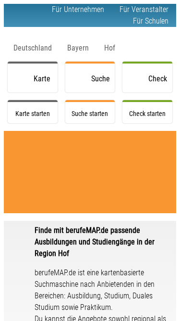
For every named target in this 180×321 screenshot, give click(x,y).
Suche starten (102, 83)
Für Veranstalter (144, 9)
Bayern (78, 47)
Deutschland (32, 47)
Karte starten (45, 83)
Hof (109, 47)
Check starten (159, 83)
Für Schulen (150, 21)
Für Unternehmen (78, 9)
